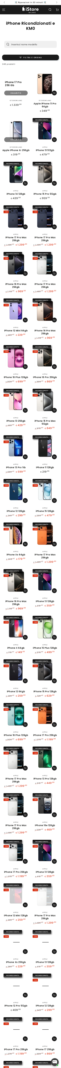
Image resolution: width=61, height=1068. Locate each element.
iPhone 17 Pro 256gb (45, 735)
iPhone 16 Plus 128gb (16, 377)
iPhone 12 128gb (16, 511)
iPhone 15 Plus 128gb (45, 647)
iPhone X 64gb (16, 647)
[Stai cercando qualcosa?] (7, 44)
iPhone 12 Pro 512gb (15, 1005)
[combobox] (26, 44)
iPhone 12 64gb (16, 691)
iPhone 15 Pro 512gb (44, 193)
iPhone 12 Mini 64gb (16, 330)
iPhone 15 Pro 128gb (45, 691)
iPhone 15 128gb (45, 511)
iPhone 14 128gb (16, 193)
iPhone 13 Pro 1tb (16, 467)
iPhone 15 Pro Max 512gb (44, 422)
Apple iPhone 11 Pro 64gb (45, 105)
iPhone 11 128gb (45, 467)
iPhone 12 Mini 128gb (16, 915)
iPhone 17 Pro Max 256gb (15, 239)
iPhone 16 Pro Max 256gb (16, 286)
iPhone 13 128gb (45, 601)
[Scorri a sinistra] (4, 2)
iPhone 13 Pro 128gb (45, 778)
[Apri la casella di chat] (55, 1062)
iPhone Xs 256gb (16, 962)
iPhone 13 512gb (45, 150)
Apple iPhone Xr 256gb (16, 150)
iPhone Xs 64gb (16, 554)
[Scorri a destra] (56, 2)
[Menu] (3, 9)
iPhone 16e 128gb (45, 825)
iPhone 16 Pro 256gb (45, 377)
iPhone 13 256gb (16, 420)
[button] (50, 9)
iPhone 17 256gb (45, 1049)
